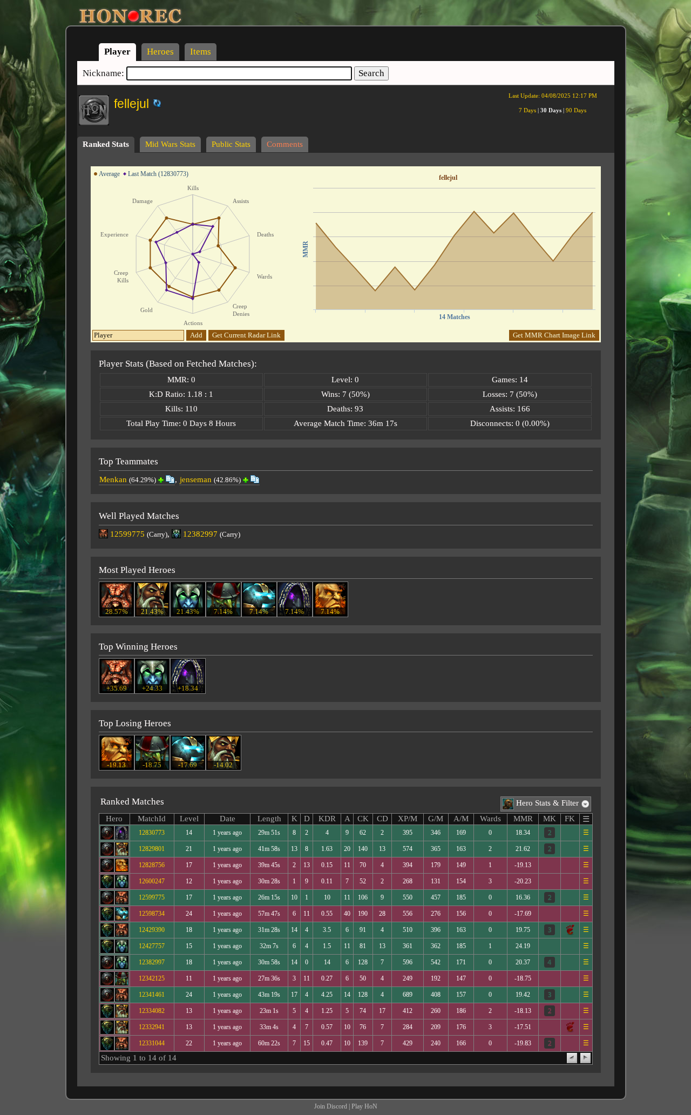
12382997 (200, 534)
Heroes (160, 51)
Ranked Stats (106, 144)
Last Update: (553, 95)
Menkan (113, 479)
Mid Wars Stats (170, 144)
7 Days (527, 110)
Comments (285, 144)
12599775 (127, 534)
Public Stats (231, 144)
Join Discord (330, 1106)
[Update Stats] (155, 103)
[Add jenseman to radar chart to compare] (245, 480)
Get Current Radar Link (246, 335)
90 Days (576, 110)
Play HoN (364, 1106)
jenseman (196, 479)
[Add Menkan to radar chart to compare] (161, 480)
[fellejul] (149, 101)
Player (117, 51)
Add (196, 335)
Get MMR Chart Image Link (554, 335)
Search (371, 73)
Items (200, 51)
